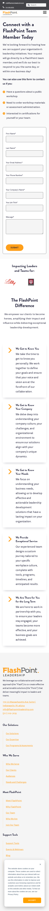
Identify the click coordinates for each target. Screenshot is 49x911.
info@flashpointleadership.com (15, 3)
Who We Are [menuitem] (11, 818)
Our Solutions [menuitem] (12, 733)
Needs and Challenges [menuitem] (16, 782)
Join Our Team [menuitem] (12, 825)
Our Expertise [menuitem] (12, 739)
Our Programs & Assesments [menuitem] (19, 745)
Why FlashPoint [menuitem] (13, 806)
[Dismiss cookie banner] (40, 865)
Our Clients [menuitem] (11, 770)
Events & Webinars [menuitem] (14, 849)
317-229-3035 (10, 7)
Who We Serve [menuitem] (12, 764)
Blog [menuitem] (8, 855)
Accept (32, 900)
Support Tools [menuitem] (12, 843)
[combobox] (36, 5)
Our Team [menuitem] (10, 812)
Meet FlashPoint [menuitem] (14, 800)
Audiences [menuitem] (10, 776)
